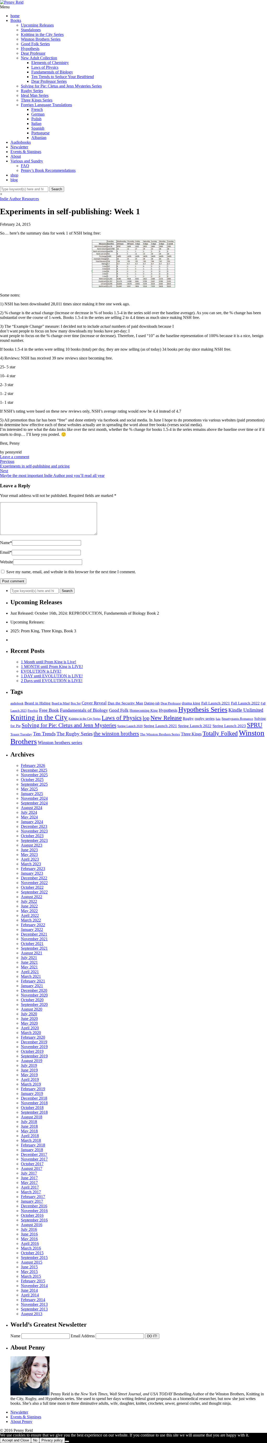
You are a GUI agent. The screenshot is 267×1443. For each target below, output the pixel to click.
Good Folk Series (35, 44)
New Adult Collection (39, 58)
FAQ (25, 165)
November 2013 (34, 1304)
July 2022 (29, 901)
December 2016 (34, 1206)
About (15, 156)
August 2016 (31, 1225)
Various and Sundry (26, 161)
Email (6, 552)
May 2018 (29, 1131)
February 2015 (33, 1281)
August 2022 (31, 896)
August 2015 (31, 1262)
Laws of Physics (44, 67)
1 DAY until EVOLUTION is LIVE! (52, 676)
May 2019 (29, 1075)
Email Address (83, 1336)
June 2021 (29, 962)
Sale (218, 718)
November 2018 (34, 1103)
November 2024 (34, 798)
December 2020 (34, 990)
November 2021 (34, 939)
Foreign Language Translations (46, 105)
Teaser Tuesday (21, 734)
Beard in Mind (61, 703)
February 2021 (33, 981)
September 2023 (34, 840)
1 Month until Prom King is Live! (48, 662)
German (38, 114)
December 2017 (34, 1154)
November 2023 (34, 831)
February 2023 (33, 868)
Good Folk (119, 710)
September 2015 (34, 1257)
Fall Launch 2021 (215, 703)
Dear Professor (33, 53)
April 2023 (30, 859)
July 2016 (29, 1229)
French (37, 109)
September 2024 (34, 803)
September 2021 (34, 948)
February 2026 (33, 765)
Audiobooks (20, 142)
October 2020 (32, 1000)
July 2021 (29, 957)
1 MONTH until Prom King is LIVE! (52, 666)
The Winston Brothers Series (160, 734)
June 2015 (29, 1267)
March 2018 (31, 1140)
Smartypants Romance (237, 719)
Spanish (37, 128)
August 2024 (31, 807)
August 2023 (31, 845)
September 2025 (34, 784)
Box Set (76, 703)
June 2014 (29, 1290)
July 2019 (29, 1065)
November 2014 (34, 1285)
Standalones (31, 30)
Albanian (38, 137)
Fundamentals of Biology (52, 72)
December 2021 (34, 934)
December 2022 (34, 878)
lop (146, 718)
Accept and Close (15, 1440)
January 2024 (32, 822)
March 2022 (31, 920)
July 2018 (29, 1121)
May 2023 (29, 854)
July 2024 (29, 812)
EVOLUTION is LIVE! (41, 671)
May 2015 (29, 1271)
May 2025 (29, 789)
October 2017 (32, 1164)
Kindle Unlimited (245, 710)
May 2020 (29, 1023)
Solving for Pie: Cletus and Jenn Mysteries (69, 725)
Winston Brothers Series (40, 39)
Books (15, 20)
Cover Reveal (94, 703)
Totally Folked (220, 733)
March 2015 (31, 1276)
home (15, 16)
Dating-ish (152, 703)
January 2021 (32, 986)
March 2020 (31, 1032)
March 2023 (31, 864)
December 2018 (34, 1098)
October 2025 (32, 779)
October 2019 (32, 1051)
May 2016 (29, 1239)
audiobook (16, 703)
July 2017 (29, 1173)
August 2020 (31, 1009)
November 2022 (34, 882)
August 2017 (31, 1168)
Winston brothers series (60, 742)
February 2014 (33, 1299)
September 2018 (34, 1112)
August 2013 (31, 1314)
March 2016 (31, 1248)
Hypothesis (30, 48)
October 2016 (32, 1215)
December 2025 (34, 770)
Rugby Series (32, 91)
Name (6, 542)
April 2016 (30, 1243)
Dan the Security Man (125, 703)
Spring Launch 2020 (130, 726)
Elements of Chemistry (50, 62)
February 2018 (33, 1145)
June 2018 (29, 1126)
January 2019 (32, 1093)
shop (14, 175)
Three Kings (191, 734)
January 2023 (32, 873)
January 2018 (32, 1150)
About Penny (21, 1421)
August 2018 (31, 1117)
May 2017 (29, 1182)
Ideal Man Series (34, 95)
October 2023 (32, 836)
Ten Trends (44, 733)
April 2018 (30, 1135)
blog (14, 180)
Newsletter (19, 147)
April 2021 (30, 971)
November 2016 (34, 1210)
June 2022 (29, 906)
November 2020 (34, 995)
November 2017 (34, 1159)
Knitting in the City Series (42, 34)
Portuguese (40, 133)
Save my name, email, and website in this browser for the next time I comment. (71, 572)
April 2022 (30, 915)
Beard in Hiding (38, 703)
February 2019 (33, 1089)
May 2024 (29, 817)
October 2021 (32, 943)
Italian (36, 123)
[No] (67, 1441)
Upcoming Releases (37, 25)
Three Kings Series (36, 100)
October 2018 (32, 1107)
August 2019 (31, 1060)
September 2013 (34, 1309)
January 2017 (32, 1201)
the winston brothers (116, 733)
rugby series (205, 718)
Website (6, 562)
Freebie (33, 711)
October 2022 (32, 887)
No (35, 1440)
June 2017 (29, 1178)
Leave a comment (14, 457)
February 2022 (33, 925)
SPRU (254, 725)
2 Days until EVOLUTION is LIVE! (51, 680)
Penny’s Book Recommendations (48, 170)
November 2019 (34, 1046)
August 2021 (31, 953)
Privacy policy (52, 1440)
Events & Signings (25, 151)
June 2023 (29, 850)
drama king (191, 703)
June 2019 (29, 1070)
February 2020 (33, 1037)
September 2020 (34, 1004)
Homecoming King (144, 711)
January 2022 (32, 929)
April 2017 (30, 1187)
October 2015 (32, 1253)
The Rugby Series (75, 733)
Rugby (188, 718)
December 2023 (34, 826)
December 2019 (34, 1042)
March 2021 (31, 976)
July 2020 (29, 1014)
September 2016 (34, 1220)
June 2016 (29, 1234)
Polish (36, 119)
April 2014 (30, 1295)
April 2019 (30, 1079)
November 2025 (34, 775)
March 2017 (31, 1192)
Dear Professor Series (49, 81)
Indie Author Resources (19, 199)
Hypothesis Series (202, 709)
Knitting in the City (39, 717)
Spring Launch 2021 (160, 725)
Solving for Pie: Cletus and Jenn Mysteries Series (61, 86)
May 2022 (29, 911)
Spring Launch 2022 (194, 726)
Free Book (49, 710)
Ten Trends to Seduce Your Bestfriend (62, 76)
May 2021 (29, 967)
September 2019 (34, 1056)
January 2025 (32, 793)
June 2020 (29, 1018)
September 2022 (34, 892)
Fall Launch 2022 (245, 703)
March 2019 (31, 1084)
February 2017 (33, 1196)
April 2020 (30, 1028)
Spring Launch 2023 (229, 725)
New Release (166, 718)
